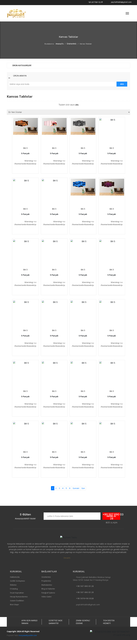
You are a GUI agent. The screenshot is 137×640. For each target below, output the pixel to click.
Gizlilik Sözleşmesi (17, 581)
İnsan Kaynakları (17, 593)
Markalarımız (46, 585)
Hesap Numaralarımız (19, 596)
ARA (122, 84)
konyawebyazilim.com (28, 635)
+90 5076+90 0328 (85, 598)
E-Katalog (14, 589)
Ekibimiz (13, 585)
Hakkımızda (15, 577)
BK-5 (25, 148)
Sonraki (76, 488)
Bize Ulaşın (14, 604)
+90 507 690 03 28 (95, 2)
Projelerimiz (46, 581)
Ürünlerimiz (46, 577)
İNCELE (26, 138)
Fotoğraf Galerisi (48, 593)
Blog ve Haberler (48, 589)
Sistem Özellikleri (17, 600)
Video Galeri (46, 596)
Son (83, 488)
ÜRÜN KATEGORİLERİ (21, 65)
